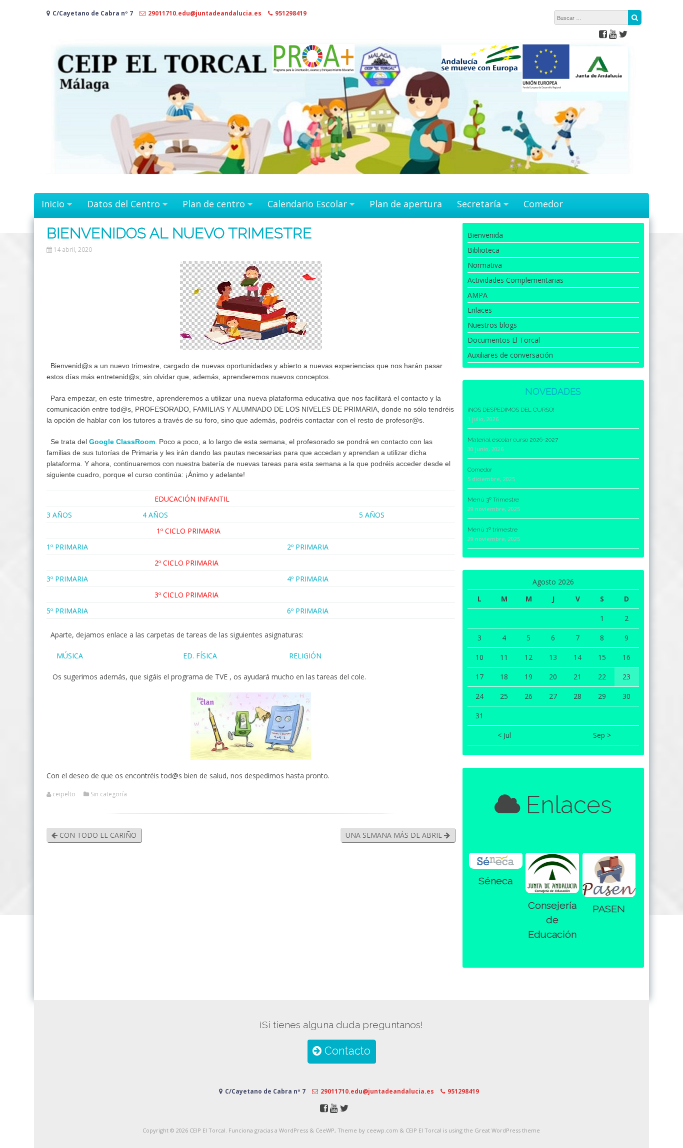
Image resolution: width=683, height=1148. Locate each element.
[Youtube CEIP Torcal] (613, 33)
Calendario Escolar (307, 204)
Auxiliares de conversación (510, 355)
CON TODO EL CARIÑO (97, 835)
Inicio (53, 204)
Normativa (485, 265)
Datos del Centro (123, 204)
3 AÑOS (59, 515)
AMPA (478, 295)
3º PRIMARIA (67, 578)
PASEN (608, 909)
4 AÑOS (155, 515)
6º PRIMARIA (307, 610)
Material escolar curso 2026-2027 (513, 439)
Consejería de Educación (552, 920)
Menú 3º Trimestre (493, 499)
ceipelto (64, 794)
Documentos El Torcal (504, 340)
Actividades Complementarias (516, 280)
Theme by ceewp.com (368, 1130)
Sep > (602, 735)
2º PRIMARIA (307, 547)
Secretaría (479, 204)
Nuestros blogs (492, 325)
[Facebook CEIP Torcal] (603, 33)
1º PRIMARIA (67, 547)
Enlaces (480, 310)
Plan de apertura (406, 204)
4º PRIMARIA (307, 578)
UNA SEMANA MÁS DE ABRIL (395, 835)
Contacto (346, 1051)
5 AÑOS (371, 515)
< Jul (504, 735)
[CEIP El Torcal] (341, 182)
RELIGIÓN (305, 655)
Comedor (543, 204)
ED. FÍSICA (199, 655)
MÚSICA (70, 655)
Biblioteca (484, 250)
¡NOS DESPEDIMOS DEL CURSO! (511, 409)
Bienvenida (485, 235)
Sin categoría (108, 794)
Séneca (495, 881)
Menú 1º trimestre (493, 529)
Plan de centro (213, 204)
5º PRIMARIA (67, 610)
